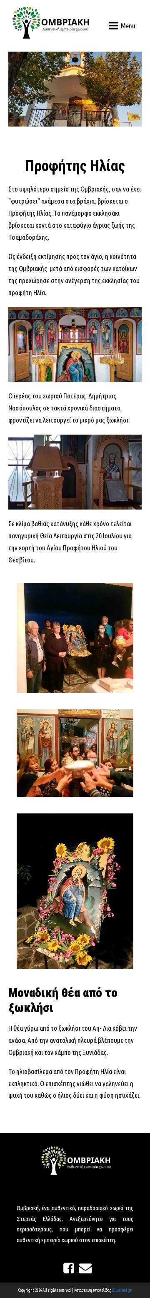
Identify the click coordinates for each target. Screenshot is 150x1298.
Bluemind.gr (122, 1290)
